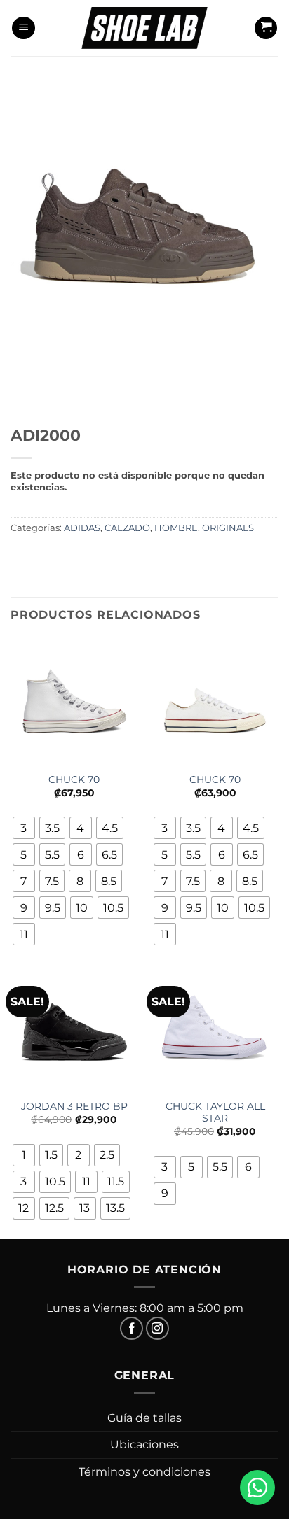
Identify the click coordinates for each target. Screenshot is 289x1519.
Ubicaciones (144, 1444)
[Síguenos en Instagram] (157, 1328)
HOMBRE (176, 528)
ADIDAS (82, 528)
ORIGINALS (228, 528)
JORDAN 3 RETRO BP (74, 1106)
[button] (23, 28)
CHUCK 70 (74, 779)
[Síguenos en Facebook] (131, 1328)
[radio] (23, 827)
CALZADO (127, 528)
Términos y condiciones (144, 1471)
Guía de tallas (144, 1418)
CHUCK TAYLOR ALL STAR (215, 1112)
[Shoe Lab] (144, 27)
